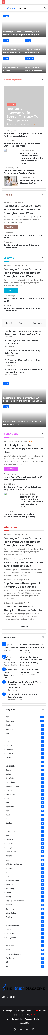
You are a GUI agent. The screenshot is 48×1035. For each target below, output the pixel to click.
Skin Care (9, 844)
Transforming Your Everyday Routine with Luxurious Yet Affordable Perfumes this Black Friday (31, 158)
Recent (9, 323)
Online (8, 929)
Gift (7, 962)
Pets (7, 827)
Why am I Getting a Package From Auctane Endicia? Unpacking (31, 660)
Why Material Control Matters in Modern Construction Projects (23, 370)
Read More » (11, 227)
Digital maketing (12, 880)
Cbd (7, 799)
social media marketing (15, 954)
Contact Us (24, 1023)
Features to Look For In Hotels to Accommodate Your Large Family (19, 171)
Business (30, 59)
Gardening (10, 909)
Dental (8, 803)
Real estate (10, 794)
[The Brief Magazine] (16, 8)
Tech (8, 762)
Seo (7, 835)
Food (7, 819)
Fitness (8, 921)
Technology (10, 745)
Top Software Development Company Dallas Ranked (34, 54)
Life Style (32, 434)
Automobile (10, 766)
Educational (10, 782)
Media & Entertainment (15, 901)
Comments (38, 323)
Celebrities (10, 905)
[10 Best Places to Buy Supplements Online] (11, 673)
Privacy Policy (17, 1019)
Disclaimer (38, 1019)
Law (7, 741)
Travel (8, 758)
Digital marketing (12, 925)
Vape (8, 876)
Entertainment (11, 831)
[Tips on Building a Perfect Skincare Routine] (11, 181)
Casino (8, 733)
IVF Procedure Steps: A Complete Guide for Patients (11, 72)
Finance (9, 790)
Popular (22, 323)
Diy (7, 966)
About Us (28, 1019)
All (28, 79)
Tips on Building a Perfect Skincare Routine (32, 181)
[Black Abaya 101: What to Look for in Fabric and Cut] (13, 46)
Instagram (10, 933)
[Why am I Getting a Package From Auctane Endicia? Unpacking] (11, 661)
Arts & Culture (11, 913)
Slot (7, 811)
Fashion (9, 737)
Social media (11, 852)
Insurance (10, 946)
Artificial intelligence (14, 864)
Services (9, 750)
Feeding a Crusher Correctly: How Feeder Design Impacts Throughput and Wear (21, 34)
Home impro (10, 721)
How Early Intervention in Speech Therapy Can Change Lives (23, 448)
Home (8, 1019)
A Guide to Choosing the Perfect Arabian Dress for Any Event (32, 647)
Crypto (8, 872)
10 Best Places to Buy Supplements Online (29, 671)
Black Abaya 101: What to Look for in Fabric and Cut (12, 52)
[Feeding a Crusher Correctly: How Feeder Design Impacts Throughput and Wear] (24, 25)
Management (11, 938)
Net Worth (10, 778)
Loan (8, 942)
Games (8, 770)
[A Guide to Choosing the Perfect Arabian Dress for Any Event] (11, 648)
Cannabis (9, 839)
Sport (8, 815)
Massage (9, 868)
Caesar (11, 124)
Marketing (10, 888)
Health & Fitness (12, 786)
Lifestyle (9, 848)
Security (9, 893)
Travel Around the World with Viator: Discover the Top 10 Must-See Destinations (25, 685)
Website (9, 856)
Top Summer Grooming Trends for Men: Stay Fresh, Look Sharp (22, 144)
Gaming (9, 823)
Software (9, 884)
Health (8, 725)
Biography (10, 807)
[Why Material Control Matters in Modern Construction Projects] (35, 64)
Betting (8, 774)
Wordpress (10, 958)
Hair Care (9, 950)
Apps (8, 860)
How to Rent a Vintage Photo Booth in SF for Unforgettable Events (23, 134)
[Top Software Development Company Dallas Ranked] (35, 46)
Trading (9, 917)
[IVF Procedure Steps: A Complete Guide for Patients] (13, 64)
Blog (6, 16)
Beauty (8, 897)
